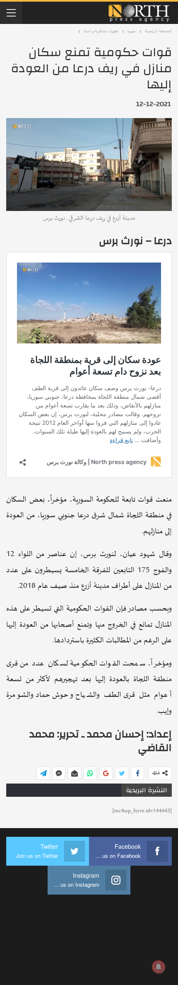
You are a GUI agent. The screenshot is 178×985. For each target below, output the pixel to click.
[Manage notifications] (158, 966)
